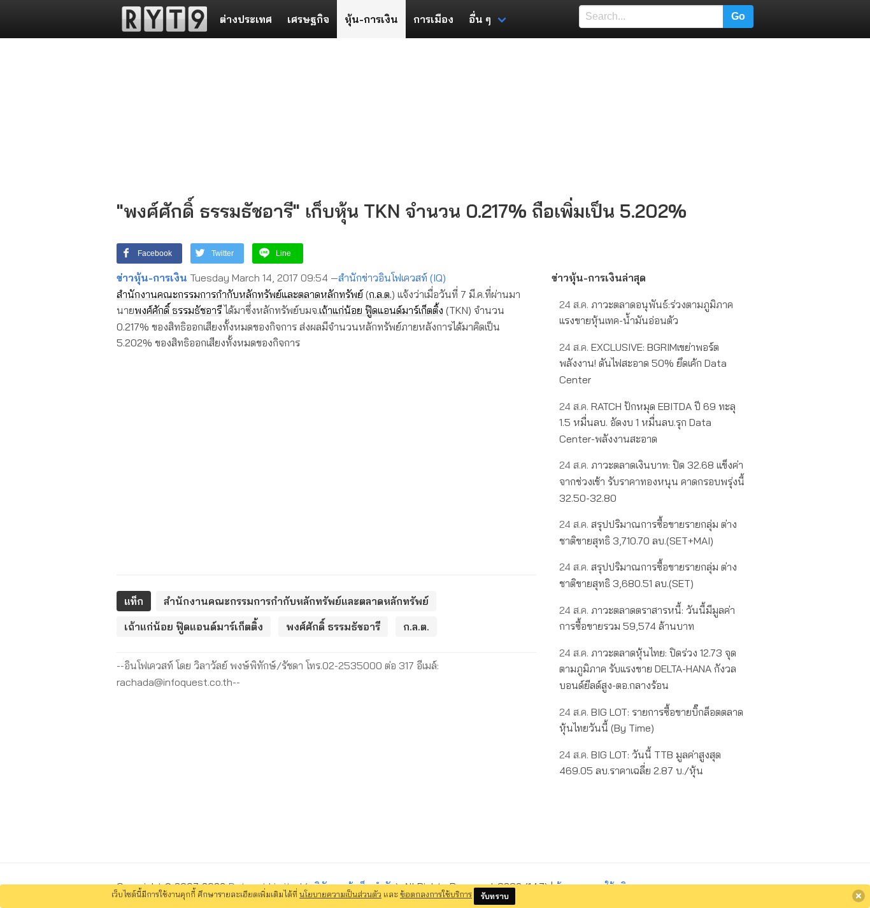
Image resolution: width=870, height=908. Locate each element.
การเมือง (433, 19)
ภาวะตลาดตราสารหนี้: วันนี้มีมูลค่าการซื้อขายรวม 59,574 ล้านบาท (647, 618)
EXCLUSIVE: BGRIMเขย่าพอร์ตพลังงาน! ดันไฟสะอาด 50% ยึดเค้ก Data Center (643, 363)
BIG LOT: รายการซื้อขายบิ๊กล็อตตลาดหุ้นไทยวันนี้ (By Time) (651, 720)
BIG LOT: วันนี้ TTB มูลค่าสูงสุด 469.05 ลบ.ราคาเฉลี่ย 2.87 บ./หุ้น (640, 762)
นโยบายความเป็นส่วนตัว (340, 894)
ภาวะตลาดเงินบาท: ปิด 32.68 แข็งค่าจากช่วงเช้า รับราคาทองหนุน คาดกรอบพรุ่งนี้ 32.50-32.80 (652, 481)
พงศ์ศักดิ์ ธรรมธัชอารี (178, 310)
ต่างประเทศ (246, 19)
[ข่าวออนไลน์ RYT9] (160, 19)
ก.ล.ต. (380, 294)
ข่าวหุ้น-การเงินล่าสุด (599, 277)
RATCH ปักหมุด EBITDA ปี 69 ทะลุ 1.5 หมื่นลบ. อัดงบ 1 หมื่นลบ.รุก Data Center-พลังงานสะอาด (647, 422)
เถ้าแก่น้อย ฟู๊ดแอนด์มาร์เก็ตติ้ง (381, 310)
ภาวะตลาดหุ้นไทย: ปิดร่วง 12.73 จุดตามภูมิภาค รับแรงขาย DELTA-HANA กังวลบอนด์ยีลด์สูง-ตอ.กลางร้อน (647, 669)
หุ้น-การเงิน (371, 19)
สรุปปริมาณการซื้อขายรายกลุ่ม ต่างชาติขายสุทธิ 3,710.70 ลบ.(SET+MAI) (648, 532)
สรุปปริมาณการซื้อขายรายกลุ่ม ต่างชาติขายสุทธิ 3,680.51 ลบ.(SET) (648, 575)
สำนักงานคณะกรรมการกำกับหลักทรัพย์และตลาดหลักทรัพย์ (240, 294)
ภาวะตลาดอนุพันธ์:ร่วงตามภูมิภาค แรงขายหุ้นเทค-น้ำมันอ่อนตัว (646, 312)
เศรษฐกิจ (308, 19)
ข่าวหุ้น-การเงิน (152, 277)
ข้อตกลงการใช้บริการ (436, 894)
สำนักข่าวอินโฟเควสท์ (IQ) (392, 277)
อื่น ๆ (480, 19)
